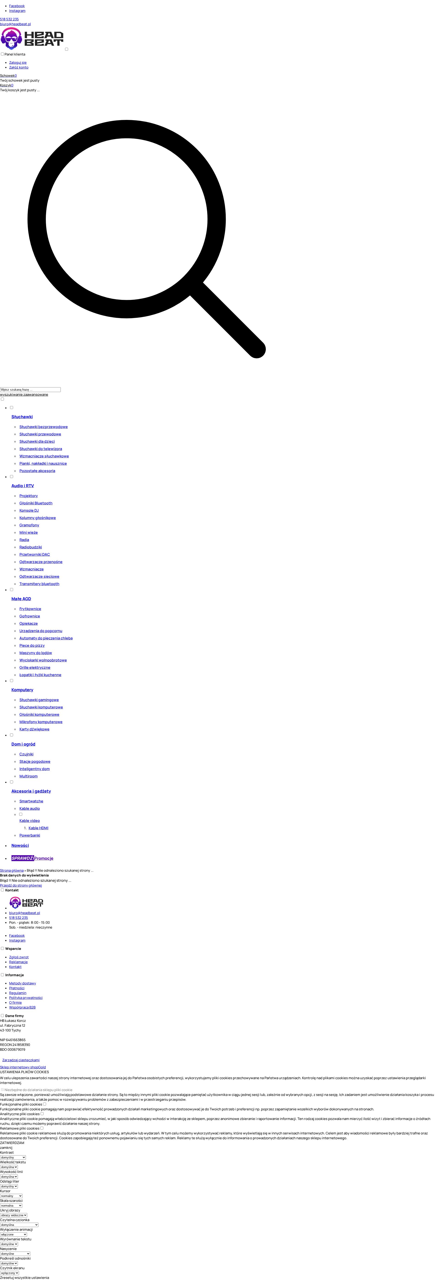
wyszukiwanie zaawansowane (24, 394)
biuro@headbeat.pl (15, 24)
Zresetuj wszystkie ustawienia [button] (24, 1277)
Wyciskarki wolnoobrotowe (43, 660)
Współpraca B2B (22, 1007)
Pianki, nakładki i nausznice (43, 463)
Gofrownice (29, 616)
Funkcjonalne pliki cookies (21, 1104)
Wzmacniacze (31, 569)
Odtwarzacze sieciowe (39, 576)
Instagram (17, 10)
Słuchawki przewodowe (40, 434)
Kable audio (29, 808)
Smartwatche (31, 801)
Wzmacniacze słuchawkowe (44, 456)
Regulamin (17, 992)
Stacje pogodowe (34, 761)
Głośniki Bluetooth (35, 503)
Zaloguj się (18, 62)
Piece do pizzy (32, 645)
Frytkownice (30, 608)
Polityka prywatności (26, 997)
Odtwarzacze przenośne (41, 561)
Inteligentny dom (34, 768)
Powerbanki (29, 835)
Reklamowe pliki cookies (19, 1128)
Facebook (17, 5)
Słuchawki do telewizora (40, 448)
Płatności (17, 988)
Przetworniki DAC (34, 554)
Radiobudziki (30, 547)
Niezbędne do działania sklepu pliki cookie (38, 1089)
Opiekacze (28, 623)
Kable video (29, 820)
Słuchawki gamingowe (39, 699)
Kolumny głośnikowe (37, 517)
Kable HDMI (38, 827)
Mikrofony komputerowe (41, 721)
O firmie (15, 1002)
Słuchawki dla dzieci (37, 441)
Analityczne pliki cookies (20, 1113)
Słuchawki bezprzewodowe (43, 426)
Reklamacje (18, 961)
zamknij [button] (6, 1147)
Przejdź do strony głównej (21, 885)
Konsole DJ (29, 510)
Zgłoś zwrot (19, 957)
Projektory (28, 495)
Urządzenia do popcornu (40, 630)
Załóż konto (18, 67)
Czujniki (26, 754)
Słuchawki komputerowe (41, 707)
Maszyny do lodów (35, 652)
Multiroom (28, 776)
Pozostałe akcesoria (37, 470)
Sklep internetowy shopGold (23, 1067)
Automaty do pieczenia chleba (46, 638)
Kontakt (15, 966)
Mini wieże (28, 532)
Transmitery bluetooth (39, 583)
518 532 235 (9, 19)
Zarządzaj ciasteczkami (21, 1060)
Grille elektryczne (34, 667)
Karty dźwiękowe (34, 729)
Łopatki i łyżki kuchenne (40, 674)
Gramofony (29, 525)
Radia (24, 539)
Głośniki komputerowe (39, 714)
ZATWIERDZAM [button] (12, 1142)
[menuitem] (151, 439)
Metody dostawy (22, 983)
